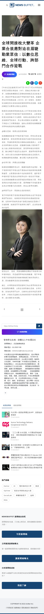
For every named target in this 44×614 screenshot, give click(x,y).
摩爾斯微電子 (21, 495)
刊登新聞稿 (22, 534)
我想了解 (22, 585)
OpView (7, 491)
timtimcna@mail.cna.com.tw (22, 351)
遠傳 (32, 495)
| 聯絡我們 (34, 608)
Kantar (6, 486)
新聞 (32, 74)
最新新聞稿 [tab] (17, 405)
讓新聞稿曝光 (22, 558)
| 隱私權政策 (25, 608)
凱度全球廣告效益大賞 (22, 491)
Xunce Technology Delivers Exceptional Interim (22, 423)
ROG (5, 500)
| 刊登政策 (10, 608)
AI (14, 486)
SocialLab (8, 495)
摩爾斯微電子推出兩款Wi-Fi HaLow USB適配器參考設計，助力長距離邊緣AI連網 (26, 456)
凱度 (37, 486)
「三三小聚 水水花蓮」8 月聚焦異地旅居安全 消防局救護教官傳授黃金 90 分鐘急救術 (26, 435)
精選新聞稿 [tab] (7, 405)
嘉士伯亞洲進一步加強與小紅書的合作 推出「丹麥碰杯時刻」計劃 (26, 446)
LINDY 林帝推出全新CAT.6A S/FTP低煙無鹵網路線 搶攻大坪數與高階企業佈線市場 (26, 466)
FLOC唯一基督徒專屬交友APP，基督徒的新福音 (26, 413)
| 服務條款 (17, 608)
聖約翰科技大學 (25, 486)
